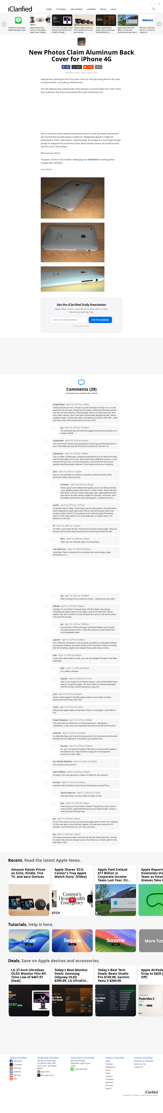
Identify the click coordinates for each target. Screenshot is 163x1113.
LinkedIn (17, 1071)
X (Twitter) (17, 1064)
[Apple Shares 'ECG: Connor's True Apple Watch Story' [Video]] (40, 25)
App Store (45, 1071)
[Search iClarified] (153, 9)
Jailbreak (109, 1082)
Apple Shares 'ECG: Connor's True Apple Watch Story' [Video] (38, 30)
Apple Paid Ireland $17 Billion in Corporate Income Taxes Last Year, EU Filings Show (128, 31)
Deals (108, 1073)
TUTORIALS (61, 9)
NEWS (49, 9)
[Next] (158, 24)
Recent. (15, 860)
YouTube (17, 1075)
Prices (108, 1070)
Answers (109, 1076)
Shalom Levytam (92, 73)
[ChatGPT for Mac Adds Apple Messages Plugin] (18, 25)
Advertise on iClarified (143, 1061)
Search (108, 1088)
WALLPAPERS (76, 9)
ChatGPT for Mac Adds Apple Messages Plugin (17, 29)
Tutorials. (17, 924)
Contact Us (138, 1067)
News (108, 1061)
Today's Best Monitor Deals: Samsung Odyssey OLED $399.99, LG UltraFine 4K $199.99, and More (105, 32)
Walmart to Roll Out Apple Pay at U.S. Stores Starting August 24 (149, 30)
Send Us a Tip (140, 1064)
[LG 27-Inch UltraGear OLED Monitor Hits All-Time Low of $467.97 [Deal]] (62, 25)
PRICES (103, 9)
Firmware (110, 1079)
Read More (46, 169)
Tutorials (109, 1064)
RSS (15, 1079)
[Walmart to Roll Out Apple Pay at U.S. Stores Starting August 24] (150, 25)
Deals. (14, 960)
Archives (109, 1085)
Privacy (155, 1095)
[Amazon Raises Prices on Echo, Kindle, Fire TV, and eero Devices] (84, 25)
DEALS (114, 9)
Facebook (17, 1061)
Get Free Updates (100, 319)
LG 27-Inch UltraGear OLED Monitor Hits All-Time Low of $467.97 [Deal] (62, 30)
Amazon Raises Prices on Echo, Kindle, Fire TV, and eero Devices (83, 30)
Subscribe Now (80, 1069)
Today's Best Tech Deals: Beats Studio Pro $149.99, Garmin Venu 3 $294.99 (113, 975)
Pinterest (17, 1068)
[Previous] (4, 24)
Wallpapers (110, 1067)
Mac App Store (47, 1075)
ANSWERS (91, 9)
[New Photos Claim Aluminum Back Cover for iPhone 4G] (72, 198)
